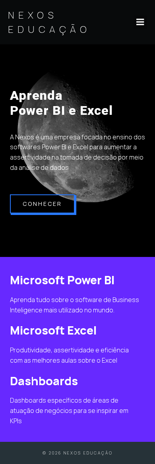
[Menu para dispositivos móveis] (140, 22)
